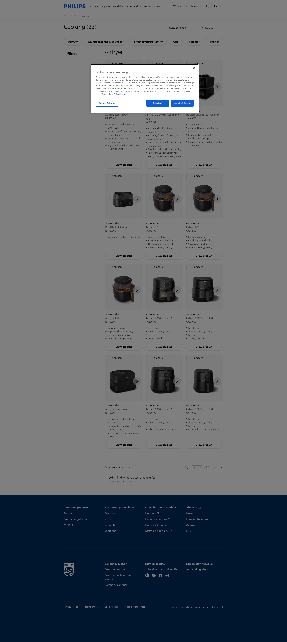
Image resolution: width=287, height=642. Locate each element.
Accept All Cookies (182, 103)
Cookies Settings (107, 103)
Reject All (157, 103)
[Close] (194, 68)
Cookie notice (122, 94)
